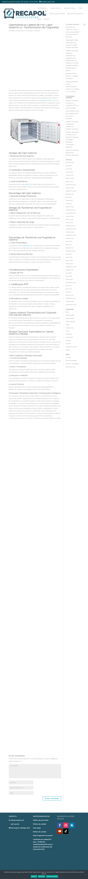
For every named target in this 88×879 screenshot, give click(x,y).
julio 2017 (68, 285)
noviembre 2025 (71, 185)
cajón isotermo (26, 184)
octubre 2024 (70, 216)
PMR (80, 8)
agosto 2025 (69, 194)
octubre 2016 (70, 301)
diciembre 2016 (70, 298)
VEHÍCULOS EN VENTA (57, 13)
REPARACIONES (69, 8)
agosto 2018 (69, 270)
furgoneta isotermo (28, 245)
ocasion (68, 343)
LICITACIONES (42, 13)
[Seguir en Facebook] (59, 825)
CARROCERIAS (55, 8)
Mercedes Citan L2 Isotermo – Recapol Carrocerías (72, 76)
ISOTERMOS (42, 8)
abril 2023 (69, 244)
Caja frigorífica (70, 315)
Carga (67, 324)
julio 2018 (69, 273)
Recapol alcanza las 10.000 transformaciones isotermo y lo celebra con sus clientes (72, 86)
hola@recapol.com (17, 820)
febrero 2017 (69, 295)
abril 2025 (69, 203)
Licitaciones (69, 337)
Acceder (68, 357)
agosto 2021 (69, 248)
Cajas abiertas (70, 318)
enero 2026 (69, 181)
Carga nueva (69, 328)
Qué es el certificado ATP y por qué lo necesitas (72, 105)
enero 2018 (69, 279)
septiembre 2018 (71, 267)
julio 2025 (69, 197)
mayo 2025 (69, 200)
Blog (39, 19)
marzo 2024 (69, 219)
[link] (19, 828)
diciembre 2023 (70, 226)
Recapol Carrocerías (16, 30)
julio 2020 (69, 254)
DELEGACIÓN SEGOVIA (75, 13)
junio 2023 (69, 241)
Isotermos (69, 334)
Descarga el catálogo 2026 (20, 828)
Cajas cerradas (70, 321)
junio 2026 (69, 169)
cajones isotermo (47, 100)
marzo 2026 (69, 175)
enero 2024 (69, 222)
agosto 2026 (70, 162)
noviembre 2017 (71, 282)
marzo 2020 (69, 263)
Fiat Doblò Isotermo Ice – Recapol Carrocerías (72, 126)
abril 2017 (69, 292)
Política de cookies (39, 832)
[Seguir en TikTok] (65, 831)
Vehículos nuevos (71, 347)
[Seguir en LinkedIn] (72, 825)
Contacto (46, 19)
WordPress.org (70, 367)
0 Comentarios (36, 30)
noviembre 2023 (71, 229)
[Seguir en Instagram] (65, 825)
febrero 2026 (70, 178)
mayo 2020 (69, 260)
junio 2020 (69, 257)
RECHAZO (41, 876)
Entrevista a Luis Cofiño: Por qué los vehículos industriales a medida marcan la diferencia (72, 32)
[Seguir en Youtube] (59, 831)
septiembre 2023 (71, 235)
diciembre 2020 (70, 251)
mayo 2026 (69, 172)
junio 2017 (69, 289)
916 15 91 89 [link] (15, 824)
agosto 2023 (69, 238)
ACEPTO (34, 876)
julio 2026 (69, 166)
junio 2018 (69, 276)
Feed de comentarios (72, 363)
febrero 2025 (70, 207)
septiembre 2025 (71, 191)
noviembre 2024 (71, 213)
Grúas (67, 331)
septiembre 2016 (71, 304)
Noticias (68, 340)
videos (68, 350)
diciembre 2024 (70, 210)
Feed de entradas (71, 360)
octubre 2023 (70, 232)
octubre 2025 (70, 188)
